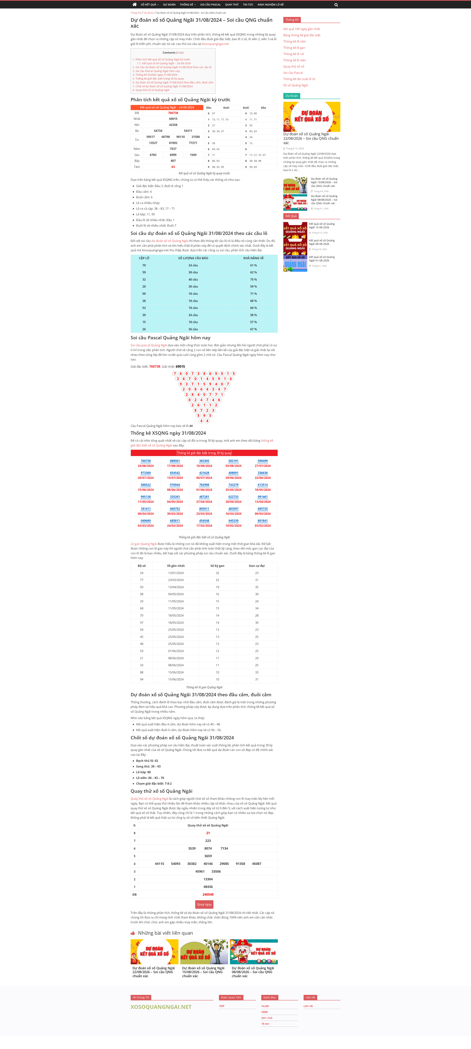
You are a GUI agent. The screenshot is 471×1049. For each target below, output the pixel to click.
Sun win (23, 1042)
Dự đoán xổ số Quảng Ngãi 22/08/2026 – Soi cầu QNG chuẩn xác (153, 972)
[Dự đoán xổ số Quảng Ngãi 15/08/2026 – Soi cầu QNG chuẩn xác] (204, 941)
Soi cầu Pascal (293, 73)
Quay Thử (232, 4)
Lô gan (144, 544)
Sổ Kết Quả (148, 4)
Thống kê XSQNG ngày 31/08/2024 (155, 74)
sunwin (44, 1047)
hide (180, 52)
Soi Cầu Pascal (210, 4)
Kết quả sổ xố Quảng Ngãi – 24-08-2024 (164, 63)
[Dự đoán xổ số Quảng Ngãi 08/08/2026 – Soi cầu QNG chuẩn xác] (254, 941)
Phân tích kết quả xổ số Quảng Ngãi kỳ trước (161, 59)
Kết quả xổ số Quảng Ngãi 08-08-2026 (322, 242)
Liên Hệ (308, 1006)
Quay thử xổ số (150, 799)
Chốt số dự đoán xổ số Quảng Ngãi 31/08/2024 (163, 86)
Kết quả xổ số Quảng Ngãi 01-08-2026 (322, 258)
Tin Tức (248, 4)
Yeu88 (265, 1006)
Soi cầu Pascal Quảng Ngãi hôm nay (156, 71)
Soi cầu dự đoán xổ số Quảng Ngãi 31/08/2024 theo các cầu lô (172, 67)
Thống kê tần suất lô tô (299, 79)
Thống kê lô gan (294, 48)
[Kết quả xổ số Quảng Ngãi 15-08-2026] (296, 224)
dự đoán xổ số (169, 241)
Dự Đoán (169, 4)
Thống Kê (186, 4)
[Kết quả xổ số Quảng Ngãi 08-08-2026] (296, 241)
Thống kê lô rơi (293, 54)
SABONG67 (7, 1042)
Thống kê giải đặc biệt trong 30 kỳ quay (158, 78)
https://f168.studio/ (35, 1037)
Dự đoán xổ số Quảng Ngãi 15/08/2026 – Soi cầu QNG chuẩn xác (203, 972)
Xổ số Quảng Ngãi (295, 85)
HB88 (264, 1012)
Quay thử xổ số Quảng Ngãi (151, 90)
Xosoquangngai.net (215, 44)
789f (221, 1006)
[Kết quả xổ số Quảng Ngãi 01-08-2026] (296, 257)
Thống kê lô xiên (294, 60)
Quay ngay (204, 904)
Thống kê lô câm (294, 41)
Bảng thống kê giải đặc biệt (302, 35)
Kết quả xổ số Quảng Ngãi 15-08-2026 (322, 225)
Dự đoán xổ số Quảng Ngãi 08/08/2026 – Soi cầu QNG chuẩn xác (253, 972)
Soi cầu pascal (149, 345)
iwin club (266, 1018)
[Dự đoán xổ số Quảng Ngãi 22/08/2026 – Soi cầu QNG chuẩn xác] (154, 941)
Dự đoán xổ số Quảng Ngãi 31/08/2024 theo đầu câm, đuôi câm (173, 82)
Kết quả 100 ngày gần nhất (301, 29)
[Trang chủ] (135, 4)
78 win (265, 1023)
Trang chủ (136, 12)
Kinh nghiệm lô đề (271, 4)
